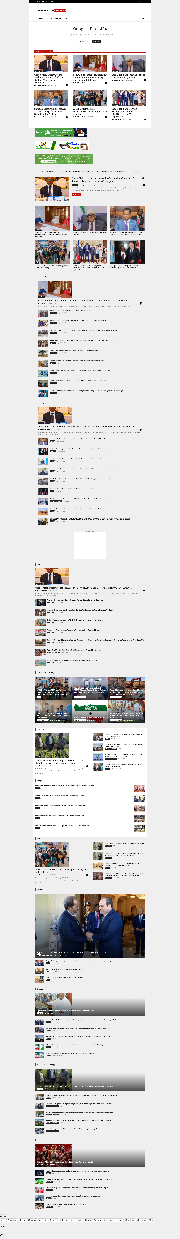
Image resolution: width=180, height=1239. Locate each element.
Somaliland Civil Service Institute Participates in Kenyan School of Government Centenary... (65, 786)
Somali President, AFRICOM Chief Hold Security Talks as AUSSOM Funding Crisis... (122, 864)
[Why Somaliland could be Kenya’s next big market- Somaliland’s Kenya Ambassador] (139, 828)
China (52, 491)
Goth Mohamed (78, 82)
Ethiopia (38, 757)
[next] (139, 171)
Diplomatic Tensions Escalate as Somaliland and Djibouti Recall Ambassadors (71, 1053)
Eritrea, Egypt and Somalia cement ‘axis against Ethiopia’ (64, 969)
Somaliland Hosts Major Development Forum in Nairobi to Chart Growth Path (60, 806)
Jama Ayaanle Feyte (40, 85)
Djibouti (40, 1013)
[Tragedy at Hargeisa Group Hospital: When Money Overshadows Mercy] (40, 632)
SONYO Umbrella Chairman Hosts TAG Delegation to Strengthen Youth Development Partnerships (86, 391)
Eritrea (39, 955)
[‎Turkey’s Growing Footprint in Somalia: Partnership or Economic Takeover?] (127, 252)
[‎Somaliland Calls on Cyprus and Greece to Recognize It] (129, 63)
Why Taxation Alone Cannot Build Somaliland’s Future (98, 717)
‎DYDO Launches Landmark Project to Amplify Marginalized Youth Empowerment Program (84, 331)
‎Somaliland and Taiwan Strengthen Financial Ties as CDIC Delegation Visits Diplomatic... (127, 112)
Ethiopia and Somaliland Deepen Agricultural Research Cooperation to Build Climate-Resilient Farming (79, 1112)
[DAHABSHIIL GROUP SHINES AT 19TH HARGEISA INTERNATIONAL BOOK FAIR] (126, 711)
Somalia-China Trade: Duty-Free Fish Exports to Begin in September (75, 489)
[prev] (135, 171)
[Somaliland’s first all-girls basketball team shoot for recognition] (39, 1206)
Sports (48, 1198)
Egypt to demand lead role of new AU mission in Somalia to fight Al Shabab (71, 952)
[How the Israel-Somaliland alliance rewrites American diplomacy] (40, 662)
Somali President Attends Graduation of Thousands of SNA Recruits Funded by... (79, 509)
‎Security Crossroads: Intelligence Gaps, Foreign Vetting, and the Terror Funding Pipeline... (83, 341)
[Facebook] (137, 1)
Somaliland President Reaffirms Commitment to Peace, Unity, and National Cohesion (90, 77)
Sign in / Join (54, 1)
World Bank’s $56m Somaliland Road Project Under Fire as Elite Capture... (74, 650)
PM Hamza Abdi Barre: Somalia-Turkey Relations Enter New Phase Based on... (78, 459)
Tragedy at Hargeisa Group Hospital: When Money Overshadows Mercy (73, 630)
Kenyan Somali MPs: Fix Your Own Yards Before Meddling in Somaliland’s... (60, 796)
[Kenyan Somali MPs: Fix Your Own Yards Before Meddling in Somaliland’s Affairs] (139, 798)
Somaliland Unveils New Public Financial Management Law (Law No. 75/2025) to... (80, 371)
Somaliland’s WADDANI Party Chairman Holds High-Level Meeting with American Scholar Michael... (124, 874)
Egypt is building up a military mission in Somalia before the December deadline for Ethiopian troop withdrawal (82, 961)
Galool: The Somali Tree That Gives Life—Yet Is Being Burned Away (74, 351)
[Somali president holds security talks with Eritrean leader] (39, 979)
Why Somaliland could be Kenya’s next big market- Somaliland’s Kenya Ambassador (62, 826)
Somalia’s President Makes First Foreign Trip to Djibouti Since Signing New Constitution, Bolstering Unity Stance (82, 1020)
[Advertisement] (108, 10)
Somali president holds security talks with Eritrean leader (65, 977)
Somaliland (77, 71)
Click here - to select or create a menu (52, 19)
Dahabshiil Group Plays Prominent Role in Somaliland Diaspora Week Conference (52, 715)
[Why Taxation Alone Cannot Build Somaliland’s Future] (90, 711)
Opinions (37, 71)
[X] (144, 1)
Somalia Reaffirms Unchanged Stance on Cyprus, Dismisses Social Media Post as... (50, 111)
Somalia (37, 105)
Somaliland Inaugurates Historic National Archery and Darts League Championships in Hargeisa (77, 1188)
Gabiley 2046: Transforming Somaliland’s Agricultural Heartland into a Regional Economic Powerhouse (79, 1120)
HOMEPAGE (96, 41)
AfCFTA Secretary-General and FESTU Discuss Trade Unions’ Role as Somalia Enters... (81, 499)
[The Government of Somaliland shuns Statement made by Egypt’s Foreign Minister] (39, 1198)
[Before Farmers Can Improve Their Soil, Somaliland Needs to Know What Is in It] (43, 363)
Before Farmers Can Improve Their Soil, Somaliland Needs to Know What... (78, 361)
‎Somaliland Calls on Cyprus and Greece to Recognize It (128, 76)
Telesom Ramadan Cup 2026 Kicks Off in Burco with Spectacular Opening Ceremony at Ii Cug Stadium (79, 1179)
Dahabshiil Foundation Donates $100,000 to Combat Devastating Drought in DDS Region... (123, 755)
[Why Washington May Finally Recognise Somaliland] (97, 846)
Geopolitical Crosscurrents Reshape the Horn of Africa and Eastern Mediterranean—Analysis (50, 78)
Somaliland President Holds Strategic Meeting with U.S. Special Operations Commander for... (124, 854)
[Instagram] (140, 1)
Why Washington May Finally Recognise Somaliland (124, 843)
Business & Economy (56, 501)
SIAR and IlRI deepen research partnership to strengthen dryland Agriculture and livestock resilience (79, 1104)
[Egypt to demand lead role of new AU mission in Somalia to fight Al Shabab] (90, 926)
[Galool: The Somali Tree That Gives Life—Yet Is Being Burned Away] (43, 353)
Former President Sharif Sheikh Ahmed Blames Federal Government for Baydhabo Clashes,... (84, 469)
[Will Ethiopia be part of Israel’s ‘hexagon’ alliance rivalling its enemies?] (97, 767)
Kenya (37, 788)
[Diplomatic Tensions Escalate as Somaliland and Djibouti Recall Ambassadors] (39, 1055)
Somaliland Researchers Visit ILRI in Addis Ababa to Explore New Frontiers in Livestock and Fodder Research (82, 1095)
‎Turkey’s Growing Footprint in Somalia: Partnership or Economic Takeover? (125, 267)
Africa (75, 105)
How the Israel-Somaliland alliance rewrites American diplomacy (72, 660)
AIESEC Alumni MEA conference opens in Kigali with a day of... (90, 111)
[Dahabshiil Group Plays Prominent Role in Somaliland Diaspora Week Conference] (53, 711)
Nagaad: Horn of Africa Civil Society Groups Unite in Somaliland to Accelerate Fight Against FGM (77, 1028)
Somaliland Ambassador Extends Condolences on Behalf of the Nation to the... (60, 816)
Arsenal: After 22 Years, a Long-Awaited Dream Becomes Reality (65, 1162)
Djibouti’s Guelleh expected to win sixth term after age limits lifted (66, 1010)
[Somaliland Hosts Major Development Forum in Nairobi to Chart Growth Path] (139, 808)
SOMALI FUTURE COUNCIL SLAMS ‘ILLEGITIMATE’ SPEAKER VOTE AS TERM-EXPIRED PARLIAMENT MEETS (90, 519)
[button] (143, 19)
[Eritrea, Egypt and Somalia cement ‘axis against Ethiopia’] (39, 971)
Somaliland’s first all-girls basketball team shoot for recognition (66, 1204)
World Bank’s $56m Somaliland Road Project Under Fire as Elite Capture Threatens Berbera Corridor (126, 692)
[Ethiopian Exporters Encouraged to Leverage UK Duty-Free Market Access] (97, 747)
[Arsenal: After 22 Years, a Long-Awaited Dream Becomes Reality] (90, 1155)
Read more (76, 194)
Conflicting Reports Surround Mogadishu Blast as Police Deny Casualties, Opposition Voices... (84, 479)
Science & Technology (52, 1106)
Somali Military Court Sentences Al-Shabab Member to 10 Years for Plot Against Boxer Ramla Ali (77, 1171)
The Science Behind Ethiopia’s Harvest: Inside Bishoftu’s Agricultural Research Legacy (59, 761)
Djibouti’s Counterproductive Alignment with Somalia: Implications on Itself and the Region (75, 1045)
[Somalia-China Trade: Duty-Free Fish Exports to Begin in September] (43, 491)
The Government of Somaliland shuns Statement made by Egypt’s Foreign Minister (73, 1196)
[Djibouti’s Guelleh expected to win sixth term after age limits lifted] (90, 1004)
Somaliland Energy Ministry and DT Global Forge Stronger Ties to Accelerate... (78, 381)
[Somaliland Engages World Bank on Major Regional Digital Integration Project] (39, 1131)
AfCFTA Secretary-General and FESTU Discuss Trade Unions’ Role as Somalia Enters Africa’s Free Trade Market (90, 691)
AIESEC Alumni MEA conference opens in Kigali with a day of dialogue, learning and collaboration (53, 692)
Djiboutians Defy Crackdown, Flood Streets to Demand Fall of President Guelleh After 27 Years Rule (78, 1036)
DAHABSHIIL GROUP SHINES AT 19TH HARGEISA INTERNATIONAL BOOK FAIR (126, 715)
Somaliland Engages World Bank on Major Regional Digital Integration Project (71, 1129)
